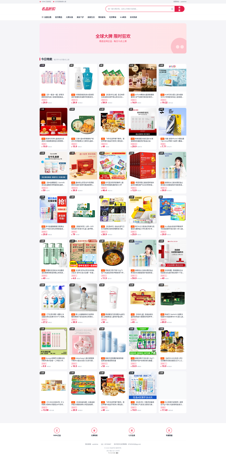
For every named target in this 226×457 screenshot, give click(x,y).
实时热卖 (133, 17)
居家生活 (91, 17)
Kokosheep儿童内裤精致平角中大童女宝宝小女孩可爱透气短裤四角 (82, 359)
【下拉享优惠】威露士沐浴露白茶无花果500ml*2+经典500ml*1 (53, 315)
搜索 (179, 9)
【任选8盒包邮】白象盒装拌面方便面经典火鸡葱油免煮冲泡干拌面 (83, 403)
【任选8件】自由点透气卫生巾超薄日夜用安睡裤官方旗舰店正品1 (112, 227)
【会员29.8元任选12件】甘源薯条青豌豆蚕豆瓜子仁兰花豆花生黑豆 (172, 359)
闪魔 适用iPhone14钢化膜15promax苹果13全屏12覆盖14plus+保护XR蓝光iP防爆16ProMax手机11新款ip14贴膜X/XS (172, 139)
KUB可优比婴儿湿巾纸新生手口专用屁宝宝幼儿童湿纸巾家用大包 (172, 95)
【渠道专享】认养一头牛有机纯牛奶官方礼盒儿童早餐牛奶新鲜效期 (82, 227)
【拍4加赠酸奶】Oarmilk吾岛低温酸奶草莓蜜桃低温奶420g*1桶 (53, 183)
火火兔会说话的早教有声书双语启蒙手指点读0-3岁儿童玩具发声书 (172, 227)
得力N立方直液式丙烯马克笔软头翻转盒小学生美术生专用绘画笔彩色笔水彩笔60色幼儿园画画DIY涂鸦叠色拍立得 (142, 227)
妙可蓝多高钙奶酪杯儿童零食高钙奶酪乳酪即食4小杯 (112, 183)
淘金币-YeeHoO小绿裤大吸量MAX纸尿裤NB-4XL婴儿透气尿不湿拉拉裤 (172, 315)
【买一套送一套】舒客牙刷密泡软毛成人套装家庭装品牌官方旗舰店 (53, 95)
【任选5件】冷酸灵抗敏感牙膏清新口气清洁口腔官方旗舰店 (142, 403)
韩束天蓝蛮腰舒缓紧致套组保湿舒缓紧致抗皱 (112, 359)
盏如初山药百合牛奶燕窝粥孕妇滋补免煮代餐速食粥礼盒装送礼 (82, 183)
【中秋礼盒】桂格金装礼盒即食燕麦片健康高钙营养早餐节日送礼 (142, 315)
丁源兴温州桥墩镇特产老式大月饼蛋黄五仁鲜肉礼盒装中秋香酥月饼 (82, 139)
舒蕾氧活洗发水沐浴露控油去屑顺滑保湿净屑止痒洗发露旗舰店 (53, 271)
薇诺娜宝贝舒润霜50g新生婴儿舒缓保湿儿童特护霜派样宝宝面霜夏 (113, 315)
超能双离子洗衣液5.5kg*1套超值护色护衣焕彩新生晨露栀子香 (142, 359)
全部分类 (47, 17)
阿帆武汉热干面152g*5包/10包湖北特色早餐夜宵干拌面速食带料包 (112, 271)
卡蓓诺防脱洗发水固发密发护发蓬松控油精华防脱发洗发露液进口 (82, 95)
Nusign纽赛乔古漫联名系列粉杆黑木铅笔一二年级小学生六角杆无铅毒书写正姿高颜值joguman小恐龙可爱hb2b (53, 359)
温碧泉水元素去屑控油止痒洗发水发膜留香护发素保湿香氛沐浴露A (142, 271)
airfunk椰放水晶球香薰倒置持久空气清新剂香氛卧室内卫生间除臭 (142, 95)
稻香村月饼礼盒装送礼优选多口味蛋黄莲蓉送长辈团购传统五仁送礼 (53, 139)
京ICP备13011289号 (113, 451)
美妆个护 (80, 17)
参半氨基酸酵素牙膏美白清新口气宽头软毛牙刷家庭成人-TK (53, 227)
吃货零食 (112, 17)
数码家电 (101, 17)
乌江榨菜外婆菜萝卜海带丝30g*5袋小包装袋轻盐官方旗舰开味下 (172, 403)
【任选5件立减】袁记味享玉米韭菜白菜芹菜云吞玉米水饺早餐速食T (112, 95)
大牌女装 (69, 17)
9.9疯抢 (123, 17)
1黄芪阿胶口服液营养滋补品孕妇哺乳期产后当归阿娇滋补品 (142, 183)
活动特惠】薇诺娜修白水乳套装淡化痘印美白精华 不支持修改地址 (172, 271)
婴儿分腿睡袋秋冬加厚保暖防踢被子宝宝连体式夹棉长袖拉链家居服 (82, 315)
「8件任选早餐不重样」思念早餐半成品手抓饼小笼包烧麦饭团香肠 (112, 139)
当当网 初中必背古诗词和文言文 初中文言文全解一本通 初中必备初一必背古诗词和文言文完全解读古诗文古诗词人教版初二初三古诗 (82, 271)
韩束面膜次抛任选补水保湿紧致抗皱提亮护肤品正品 (142, 139)
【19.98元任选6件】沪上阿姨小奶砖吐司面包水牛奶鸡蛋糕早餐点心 (53, 403)
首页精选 (58, 17)
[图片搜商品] (172, 9)
